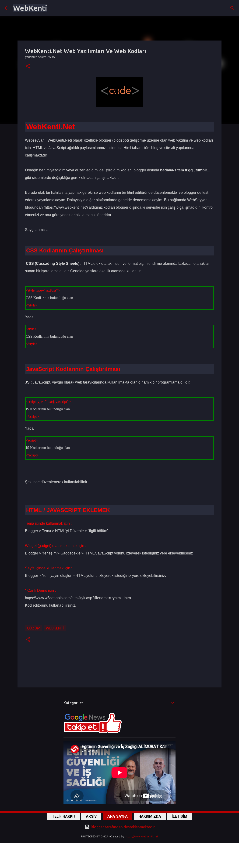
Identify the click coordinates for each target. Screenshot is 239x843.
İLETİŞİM (179, 816)
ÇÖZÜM (33, 628)
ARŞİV (91, 816)
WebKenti (30, 8)
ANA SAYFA (117, 816)
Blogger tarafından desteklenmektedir (122, 827)
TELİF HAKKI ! (63, 816)
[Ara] (232, 8)
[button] (28, 66)
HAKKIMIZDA (149, 816)
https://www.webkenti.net (141, 836)
